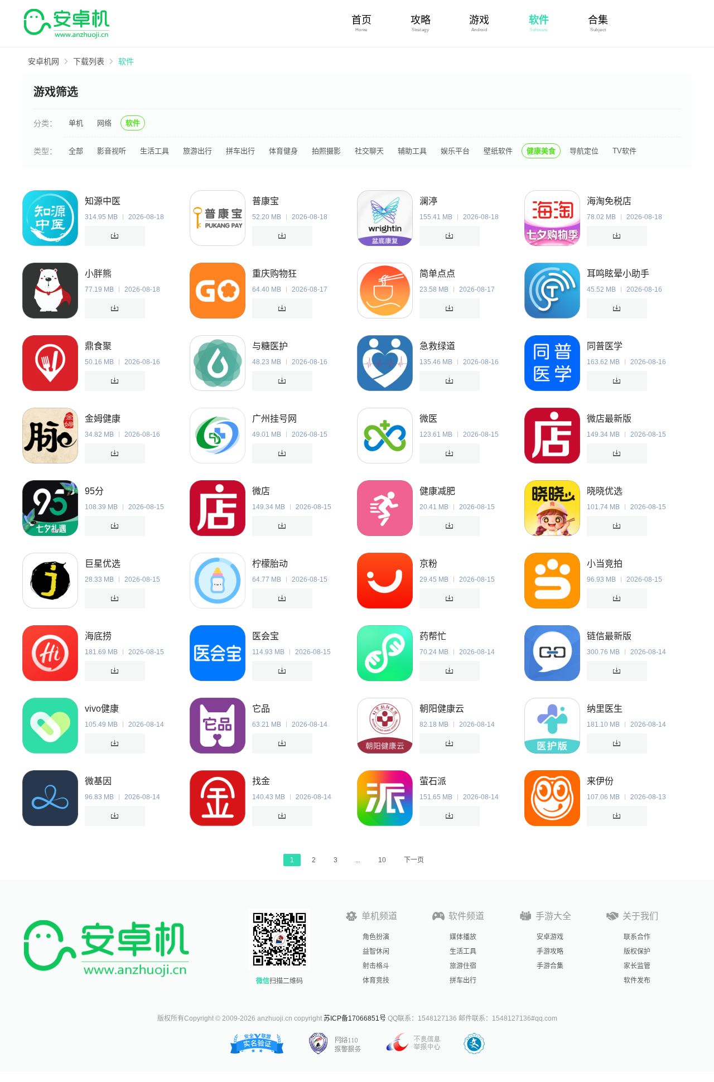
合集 (598, 20)
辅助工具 (412, 151)
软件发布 (637, 980)
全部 (76, 151)
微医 (428, 418)
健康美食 (541, 151)
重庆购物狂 (274, 273)
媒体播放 (463, 937)
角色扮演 (376, 937)
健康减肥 (437, 491)
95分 (94, 491)
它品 (261, 708)
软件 (539, 20)
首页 (361, 20)
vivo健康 (102, 708)
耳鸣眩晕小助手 (618, 273)
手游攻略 (550, 951)
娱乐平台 (455, 151)
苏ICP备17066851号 (355, 1018)
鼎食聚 (98, 346)
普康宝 (265, 201)
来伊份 (600, 781)
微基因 (98, 781)
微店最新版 (609, 418)
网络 (104, 123)
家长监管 (637, 966)
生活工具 (154, 151)
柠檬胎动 (270, 563)
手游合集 (550, 966)
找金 (261, 781)
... (357, 860)
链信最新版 (609, 636)
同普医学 (605, 346)
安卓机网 (43, 61)
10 (382, 860)
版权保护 (637, 951)
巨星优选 (102, 563)
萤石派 (432, 781)
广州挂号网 (274, 418)
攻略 (421, 20)
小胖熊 (98, 273)
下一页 (414, 860)
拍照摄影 (326, 151)
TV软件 (624, 151)
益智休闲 (376, 951)
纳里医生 (605, 708)
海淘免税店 (609, 201)
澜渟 (428, 201)
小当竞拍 (605, 563)
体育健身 (283, 151)
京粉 (428, 563)
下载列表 (88, 61)
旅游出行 (197, 151)
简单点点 (437, 273)
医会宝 (265, 636)
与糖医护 (270, 346)
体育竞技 (376, 980)
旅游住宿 (463, 966)
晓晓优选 (605, 491)
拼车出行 (240, 151)
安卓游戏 (550, 937)
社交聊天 (369, 151)
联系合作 (637, 937)
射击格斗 (376, 966)
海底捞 (98, 636)
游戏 (479, 20)
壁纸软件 (498, 151)
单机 (76, 123)
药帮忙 (432, 636)
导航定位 (584, 151)
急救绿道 (437, 346)
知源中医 (102, 201)
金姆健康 (102, 418)
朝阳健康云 (441, 708)
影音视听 (111, 151)
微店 (261, 491)
